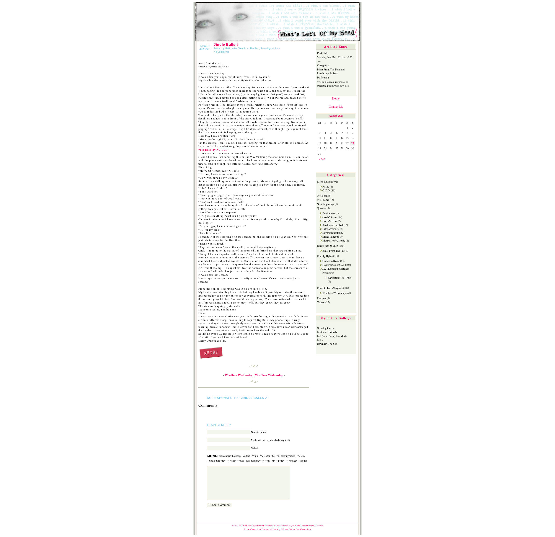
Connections (305, 529)
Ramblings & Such (270, 48)
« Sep (322, 159)
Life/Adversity (330, 229)
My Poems (323, 200)
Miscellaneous (330, 236)
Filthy (325, 186)
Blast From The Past (248, 48)
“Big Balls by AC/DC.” (213, 150)
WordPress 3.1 (271, 525)
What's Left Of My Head (242, 525)
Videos (321, 302)
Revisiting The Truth (339, 277)
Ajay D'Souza (282, 529)
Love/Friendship (331, 233)
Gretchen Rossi (331, 261)
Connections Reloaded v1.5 (261, 529)
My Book (322, 195)
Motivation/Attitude (333, 240)
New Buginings (325, 204)
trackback (322, 86)
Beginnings (328, 213)
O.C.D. (326, 190)
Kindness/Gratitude (333, 225)
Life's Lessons (325, 181)
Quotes (321, 208)
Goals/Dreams (330, 217)
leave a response (335, 82)
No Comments (221, 52)
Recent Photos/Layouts (330, 288)
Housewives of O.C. (333, 265)
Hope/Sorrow (329, 221)
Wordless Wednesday (334, 293)
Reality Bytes (325, 256)
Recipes (321, 298)
